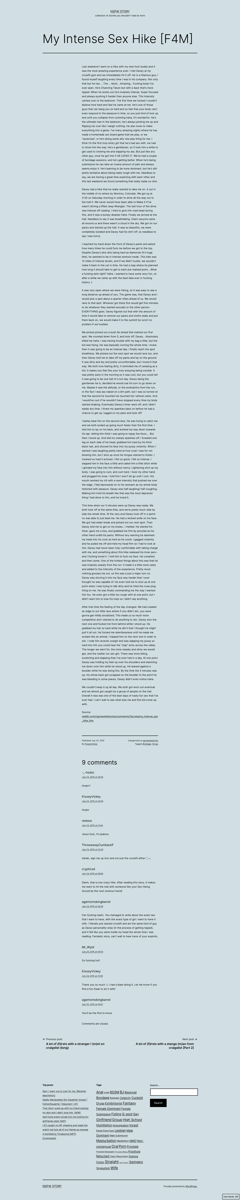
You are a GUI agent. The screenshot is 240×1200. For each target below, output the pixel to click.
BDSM (114, 1092)
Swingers (136, 1162)
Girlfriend (104, 1120)
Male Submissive (119, 1135)
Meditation (123, 1140)
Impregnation (121, 1125)
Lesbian (120, 1130)
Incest (133, 1125)
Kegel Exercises (105, 1130)
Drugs (100, 1103)
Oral (115, 1146)
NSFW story (120, 11)
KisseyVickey (91, 744)
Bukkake (114, 1098)
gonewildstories (150, 740)
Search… (155, 1085)
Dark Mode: (229, 1196)
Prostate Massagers (105, 1152)
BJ (122, 1092)
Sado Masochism (119, 1156)
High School (132, 1120)
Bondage (147, 744)
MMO (133, 1140)
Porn (122, 1146)
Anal (99, 1092)
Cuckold (137, 1098)
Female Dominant (108, 1108)
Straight (112, 1162)
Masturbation (106, 1141)
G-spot (127, 1114)
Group (155, 744)
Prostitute (134, 1151)
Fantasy (129, 1103)
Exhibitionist (113, 1103)
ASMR (106, 1092)
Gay (136, 1114)
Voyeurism (103, 1168)
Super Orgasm (123, 1162)
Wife (114, 1168)
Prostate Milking (121, 1152)
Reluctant (103, 1156)
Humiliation (104, 1125)
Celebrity (125, 1097)
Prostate (132, 1146)
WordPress (191, 1186)
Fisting (116, 1114)
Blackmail (131, 1092)
